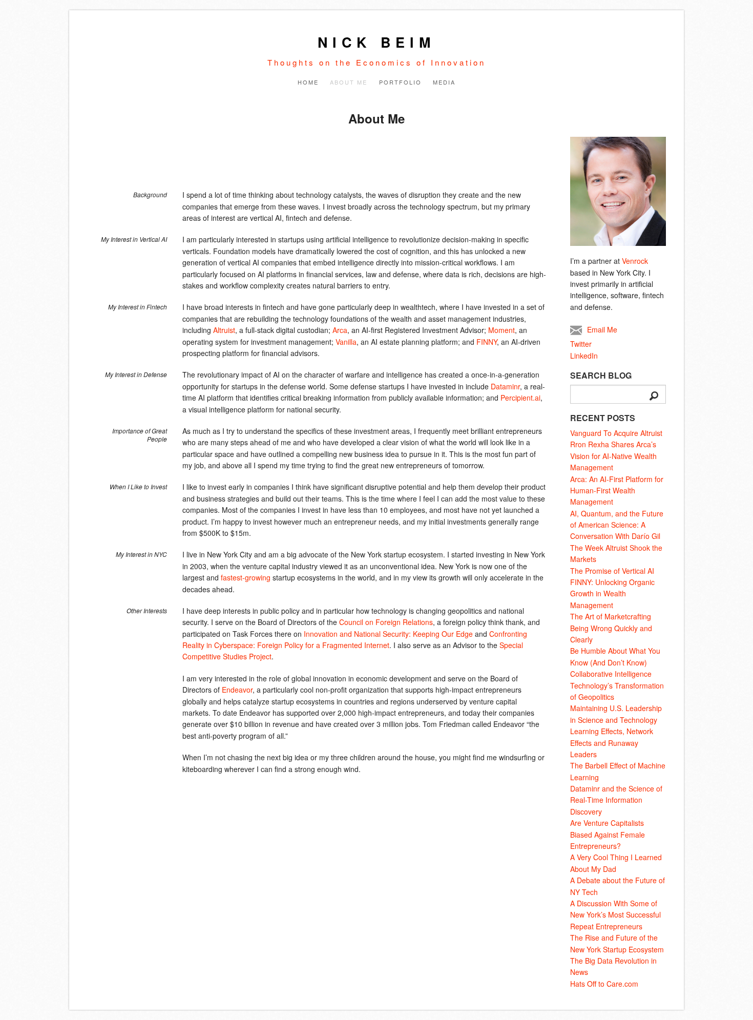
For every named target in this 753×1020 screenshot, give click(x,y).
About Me (348, 82)
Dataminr (505, 386)
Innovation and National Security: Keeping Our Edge (388, 634)
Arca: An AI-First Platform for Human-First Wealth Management (616, 490)
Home (308, 82)
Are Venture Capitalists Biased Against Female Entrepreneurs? (607, 834)
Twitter (581, 344)
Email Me (602, 329)
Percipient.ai (520, 397)
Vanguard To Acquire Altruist (616, 433)
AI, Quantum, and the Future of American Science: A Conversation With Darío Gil (616, 525)
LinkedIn (584, 355)
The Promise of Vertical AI (612, 571)
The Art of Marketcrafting (610, 616)
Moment (501, 330)
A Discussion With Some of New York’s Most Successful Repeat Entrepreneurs (615, 914)
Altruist (224, 330)
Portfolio (400, 82)
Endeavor (237, 689)
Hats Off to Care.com (604, 984)
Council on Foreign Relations (386, 622)
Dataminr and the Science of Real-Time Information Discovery (616, 800)
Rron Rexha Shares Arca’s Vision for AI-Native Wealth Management (613, 455)
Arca (339, 330)
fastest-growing (245, 577)
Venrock (635, 261)
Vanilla (346, 342)
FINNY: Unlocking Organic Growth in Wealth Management (612, 593)
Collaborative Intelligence (611, 674)
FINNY (486, 342)
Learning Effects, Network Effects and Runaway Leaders (611, 742)
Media (444, 82)
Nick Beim (376, 42)
